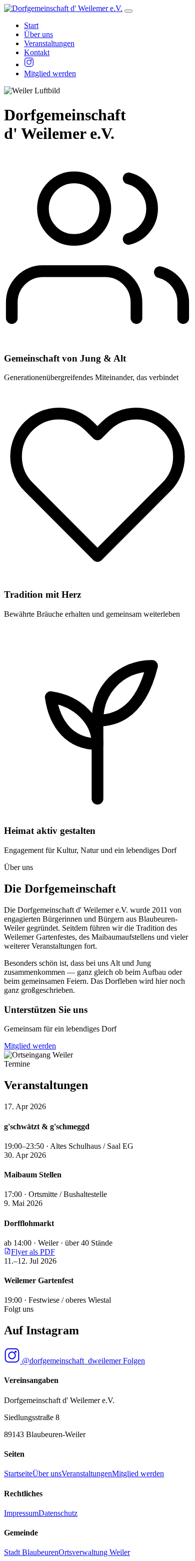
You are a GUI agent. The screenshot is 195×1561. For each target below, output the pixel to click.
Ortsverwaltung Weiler (94, 1552)
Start (31, 25)
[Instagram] (29, 64)
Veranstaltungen (49, 43)
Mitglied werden (50, 73)
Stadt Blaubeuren (31, 1552)
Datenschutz (58, 1513)
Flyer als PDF (33, 1252)
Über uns (38, 34)
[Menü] (128, 11)
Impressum (21, 1513)
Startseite (18, 1473)
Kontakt (37, 52)
